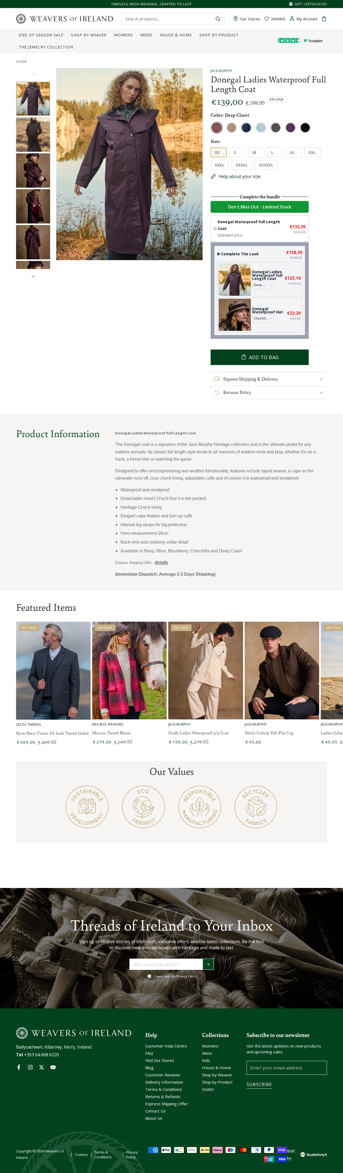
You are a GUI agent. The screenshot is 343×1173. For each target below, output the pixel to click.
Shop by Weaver (217, 1074)
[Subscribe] (208, 964)
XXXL (222, 166)
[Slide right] (33, 276)
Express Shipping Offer (166, 1103)
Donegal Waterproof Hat (267, 310)
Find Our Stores (159, 1060)
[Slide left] (33, 74)
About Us (153, 1118)
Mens (207, 1053)
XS (221, 153)
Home (21, 61)
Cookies (81, 1154)
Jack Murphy (221, 71)
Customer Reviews (162, 1074)
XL (296, 153)
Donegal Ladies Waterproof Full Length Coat (267, 275)
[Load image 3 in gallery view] (33, 134)
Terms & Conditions (163, 1089)
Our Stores (250, 18)
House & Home (216, 1067)
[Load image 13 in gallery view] (33, 206)
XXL (314, 153)
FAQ (149, 1053)
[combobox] (168, 19)
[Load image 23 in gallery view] (33, 242)
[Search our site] (218, 18)
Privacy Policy (132, 1154)
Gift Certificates (311, 4)
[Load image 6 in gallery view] (33, 170)
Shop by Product (217, 1082)
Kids (206, 1060)
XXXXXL (268, 166)
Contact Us (155, 1111)
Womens (210, 1046)
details (161, 562)
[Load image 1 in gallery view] (33, 99)
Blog (149, 1067)
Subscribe (259, 1084)
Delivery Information (164, 1082)
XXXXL (244, 166)
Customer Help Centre (166, 1046)
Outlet (208, 1089)
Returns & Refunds (162, 1096)
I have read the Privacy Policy (175, 976)
